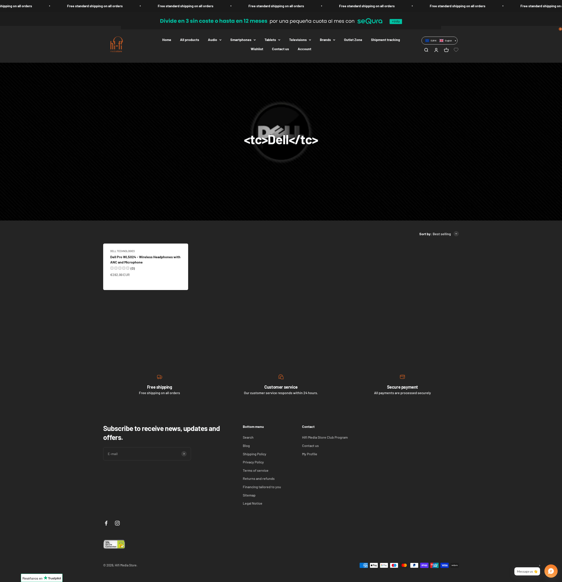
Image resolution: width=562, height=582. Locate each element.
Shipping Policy (254, 454)
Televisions (298, 39)
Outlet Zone (353, 39)
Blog (246, 445)
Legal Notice (252, 503)
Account (304, 49)
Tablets (270, 39)
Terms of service (255, 470)
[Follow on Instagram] (117, 523)
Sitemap (249, 495)
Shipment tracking (385, 39)
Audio (212, 39)
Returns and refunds (259, 478)
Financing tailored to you (262, 487)
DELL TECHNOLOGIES (122, 251)
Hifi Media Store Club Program (325, 437)
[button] (440, 40)
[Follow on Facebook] (106, 523)
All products (189, 39)
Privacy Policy (253, 462)
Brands (325, 39)
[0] (456, 49)
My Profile (309, 454)
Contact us (280, 49)
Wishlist (257, 49)
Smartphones (240, 39)
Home (166, 39)
